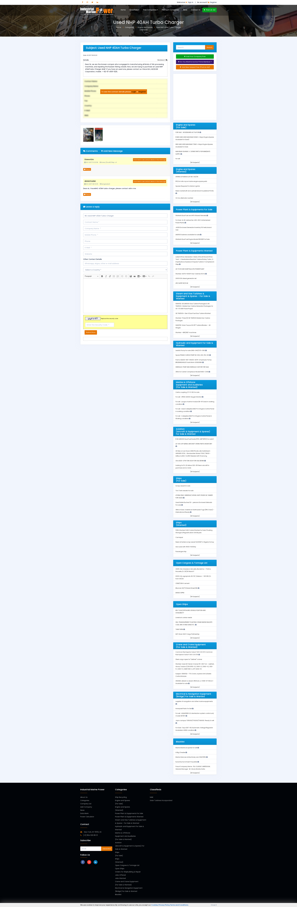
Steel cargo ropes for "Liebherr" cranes (189, 659)
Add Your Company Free (196, 56)
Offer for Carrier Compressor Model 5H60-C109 (192, 372)
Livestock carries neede (184, 617)
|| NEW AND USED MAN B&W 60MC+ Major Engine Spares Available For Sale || (195, 138)
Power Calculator (87, 817)
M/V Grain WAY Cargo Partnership (187, 634)
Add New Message (113, 151)
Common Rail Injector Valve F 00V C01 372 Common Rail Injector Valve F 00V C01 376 (194, 653)
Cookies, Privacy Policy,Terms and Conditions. (170, 905)
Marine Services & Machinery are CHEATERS (191, 757)
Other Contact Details (92, 259)
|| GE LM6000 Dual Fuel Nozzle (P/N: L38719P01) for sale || (194, 439)
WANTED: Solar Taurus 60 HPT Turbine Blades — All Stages (193, 326)
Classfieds (134, 10)
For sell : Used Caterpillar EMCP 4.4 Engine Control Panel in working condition (195, 410)
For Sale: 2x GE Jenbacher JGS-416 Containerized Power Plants (193, 221)
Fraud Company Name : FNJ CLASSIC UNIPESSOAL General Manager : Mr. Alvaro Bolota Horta (193, 767)
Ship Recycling (121, 797)
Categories (84, 800)
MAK (151, 797)
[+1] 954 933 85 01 (90, 835)
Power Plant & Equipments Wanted (129, 817)
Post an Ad (210, 10)
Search (209, 47)
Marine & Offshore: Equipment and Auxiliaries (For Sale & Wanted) (125, 836)
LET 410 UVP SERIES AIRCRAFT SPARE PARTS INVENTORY (194, 444)
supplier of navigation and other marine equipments (194, 701)
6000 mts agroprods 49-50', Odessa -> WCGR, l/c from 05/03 (193, 577)
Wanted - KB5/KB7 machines (186, 332)
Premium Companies (170, 10)
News (185, 10)
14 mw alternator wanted (184, 198)
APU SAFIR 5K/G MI (182, 283)
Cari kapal (179, 537)
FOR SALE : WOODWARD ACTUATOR (188, 132)
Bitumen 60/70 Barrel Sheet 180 (187, 588)
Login (134, 91)
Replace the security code (109, 319)
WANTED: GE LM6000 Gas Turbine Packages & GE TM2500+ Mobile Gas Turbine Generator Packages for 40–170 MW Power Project (194, 306)
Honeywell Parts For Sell (184, 709)
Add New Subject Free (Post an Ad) (196, 67)
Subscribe (107, 849)
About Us (83, 797)
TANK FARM (179, 629)
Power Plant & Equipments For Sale (129, 813)
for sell (178, 159)
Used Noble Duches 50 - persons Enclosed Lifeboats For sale (194, 503)
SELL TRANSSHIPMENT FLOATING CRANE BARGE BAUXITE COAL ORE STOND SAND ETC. (194, 623)
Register (142, 91)
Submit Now (90, 332)
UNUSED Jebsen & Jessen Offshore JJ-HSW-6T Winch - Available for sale (195, 682)
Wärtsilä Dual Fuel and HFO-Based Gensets (191, 215)
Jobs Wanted (120, 878)
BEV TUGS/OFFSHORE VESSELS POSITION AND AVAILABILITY (191, 611)
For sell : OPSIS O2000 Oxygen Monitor (189, 397)
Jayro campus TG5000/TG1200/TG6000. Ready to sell (195, 720)
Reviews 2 (162, 60)
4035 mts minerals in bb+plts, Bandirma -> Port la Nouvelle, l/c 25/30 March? (193, 570)
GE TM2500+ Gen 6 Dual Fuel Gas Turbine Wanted (193, 313)
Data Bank (84, 813)
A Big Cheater (181, 752)
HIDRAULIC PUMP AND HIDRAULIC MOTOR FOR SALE (192, 367)
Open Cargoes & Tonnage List (127, 865)
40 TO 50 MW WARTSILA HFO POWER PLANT (190, 269)
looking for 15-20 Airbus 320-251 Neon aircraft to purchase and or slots (192, 466)
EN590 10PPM (180, 593)
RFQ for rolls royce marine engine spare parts (191, 181)
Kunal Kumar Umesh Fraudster (186, 762)
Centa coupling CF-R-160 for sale (187, 392)
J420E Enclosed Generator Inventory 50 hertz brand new (193, 228)
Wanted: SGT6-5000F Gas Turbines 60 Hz (190, 274)
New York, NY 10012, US (92, 832)
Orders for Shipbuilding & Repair (128, 872)
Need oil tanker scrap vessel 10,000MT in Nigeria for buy (195, 542)
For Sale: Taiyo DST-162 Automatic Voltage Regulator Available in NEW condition (194, 729)
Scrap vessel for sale (183, 486)
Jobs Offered (120, 875)
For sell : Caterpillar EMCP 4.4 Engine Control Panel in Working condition (194, 417)
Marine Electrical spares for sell (186, 748)
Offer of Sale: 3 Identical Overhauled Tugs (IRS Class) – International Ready (195, 511)
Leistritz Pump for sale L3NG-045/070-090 (190, 350)
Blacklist (118, 894)
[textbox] (125, 295)
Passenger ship (181, 551)
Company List (85, 804)
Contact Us (195, 10)
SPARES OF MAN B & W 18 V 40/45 (187, 177)
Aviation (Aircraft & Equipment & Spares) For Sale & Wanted (129, 845)
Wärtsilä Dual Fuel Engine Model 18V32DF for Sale (193, 239)
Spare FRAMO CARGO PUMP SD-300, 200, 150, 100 (192, 355)
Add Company (86, 807)
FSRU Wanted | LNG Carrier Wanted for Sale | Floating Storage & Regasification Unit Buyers (194, 531)
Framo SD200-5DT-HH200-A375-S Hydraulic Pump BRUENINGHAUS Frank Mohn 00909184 (193, 361)
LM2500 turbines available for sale (188, 235)
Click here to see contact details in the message (150, 160)
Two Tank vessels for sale (184, 491)
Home (123, 10)
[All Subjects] (195, 162)
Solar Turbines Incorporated (161, 800)
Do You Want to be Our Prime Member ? (196, 62)
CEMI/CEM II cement (182, 583)
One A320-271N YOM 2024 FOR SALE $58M (190, 461)
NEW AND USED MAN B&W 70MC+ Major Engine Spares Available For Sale (194, 145)
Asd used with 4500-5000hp (186, 547)
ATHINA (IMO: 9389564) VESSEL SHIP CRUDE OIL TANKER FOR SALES (194, 496)
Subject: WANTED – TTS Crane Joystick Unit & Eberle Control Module (193, 675)
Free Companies (150, 10)
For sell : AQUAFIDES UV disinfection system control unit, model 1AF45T (195, 714)
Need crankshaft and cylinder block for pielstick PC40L (195, 191)
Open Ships (119, 868)
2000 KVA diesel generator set (186, 278)
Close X (214, 905)
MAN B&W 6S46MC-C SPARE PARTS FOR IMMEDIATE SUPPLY (193, 152)
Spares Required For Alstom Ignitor (188, 186)
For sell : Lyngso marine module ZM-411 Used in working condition (195, 403)
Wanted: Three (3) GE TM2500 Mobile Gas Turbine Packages (193, 319)
